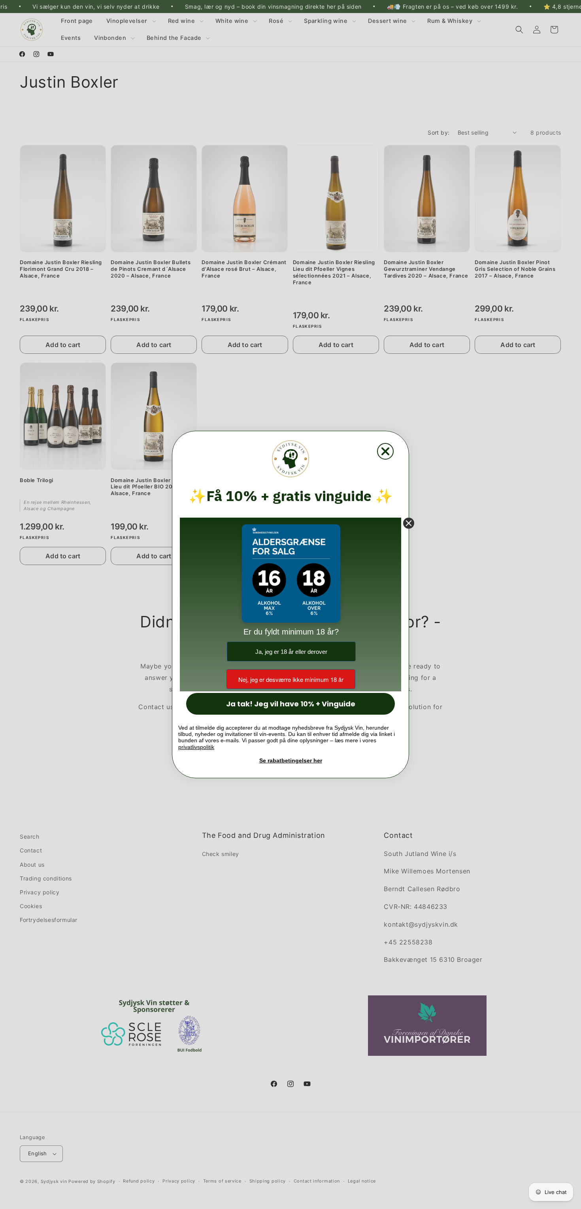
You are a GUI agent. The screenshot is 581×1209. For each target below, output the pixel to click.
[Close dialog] (385, 451)
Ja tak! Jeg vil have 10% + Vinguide (290, 704)
